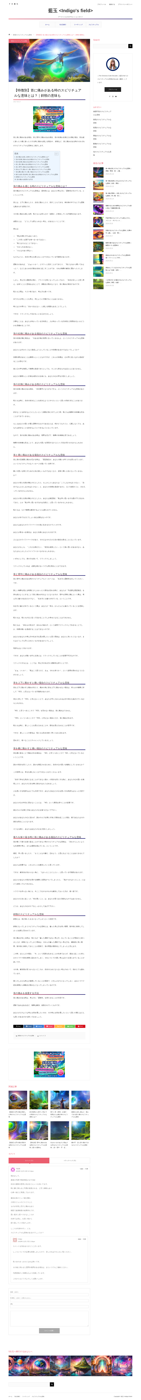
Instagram (12, 3)
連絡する (112, 4)
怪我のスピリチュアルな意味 (22, 35)
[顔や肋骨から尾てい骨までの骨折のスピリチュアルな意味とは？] (39, 1100)
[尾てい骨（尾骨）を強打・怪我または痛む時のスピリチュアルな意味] (59, 1100)
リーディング (78, 24)
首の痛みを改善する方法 (25, 179)
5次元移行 (63, 24)
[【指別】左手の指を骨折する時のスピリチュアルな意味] (18, 1130)
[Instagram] (112, 95)
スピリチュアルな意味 (94, 25)
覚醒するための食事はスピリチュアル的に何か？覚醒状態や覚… (119, 207)
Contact (15, 3)
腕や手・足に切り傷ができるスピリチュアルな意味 (80, 1144)
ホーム (47, 24)
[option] (19, 1366)
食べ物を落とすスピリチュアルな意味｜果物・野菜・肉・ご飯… (119, 170)
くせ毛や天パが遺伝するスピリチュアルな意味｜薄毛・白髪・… (119, 281)
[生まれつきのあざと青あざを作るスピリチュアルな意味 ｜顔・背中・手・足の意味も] (59, 1130)
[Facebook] (109, 95)
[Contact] (115, 95)
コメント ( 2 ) (29, 1160)
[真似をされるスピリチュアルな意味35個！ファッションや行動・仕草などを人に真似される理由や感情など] (98, 259)
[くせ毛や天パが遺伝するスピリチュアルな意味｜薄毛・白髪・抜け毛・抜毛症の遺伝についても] (98, 284)
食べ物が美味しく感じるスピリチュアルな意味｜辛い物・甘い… (119, 194)
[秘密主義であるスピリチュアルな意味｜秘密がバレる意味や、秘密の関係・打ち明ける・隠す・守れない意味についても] (98, 247)
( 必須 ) (14, 1292)
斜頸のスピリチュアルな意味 (25, 177)
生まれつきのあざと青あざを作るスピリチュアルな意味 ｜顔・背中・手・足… (59, 1145)
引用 (86, 1169)
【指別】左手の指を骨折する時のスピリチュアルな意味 (17, 1145)
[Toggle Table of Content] (55, 154)
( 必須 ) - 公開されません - (21, 1298)
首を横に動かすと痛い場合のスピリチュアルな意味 (32, 172)
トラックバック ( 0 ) (70, 1160)
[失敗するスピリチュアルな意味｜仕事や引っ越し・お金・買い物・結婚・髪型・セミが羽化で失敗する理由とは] (98, 234)
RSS (17, 3)
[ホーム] (9, 34)
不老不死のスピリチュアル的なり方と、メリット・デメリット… (119, 219)
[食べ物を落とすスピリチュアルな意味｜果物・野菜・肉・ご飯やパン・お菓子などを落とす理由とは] (98, 172)
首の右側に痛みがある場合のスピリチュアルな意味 (32, 159)
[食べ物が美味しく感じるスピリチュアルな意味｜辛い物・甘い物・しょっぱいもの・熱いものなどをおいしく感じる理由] (98, 197)
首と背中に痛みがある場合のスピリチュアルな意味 (32, 167)
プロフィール (101, 4)
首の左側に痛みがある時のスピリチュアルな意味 (32, 162)
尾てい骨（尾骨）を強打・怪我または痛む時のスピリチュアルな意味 (59, 1114)
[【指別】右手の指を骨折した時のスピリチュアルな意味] (18, 1100)
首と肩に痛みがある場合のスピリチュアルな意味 (32, 164)
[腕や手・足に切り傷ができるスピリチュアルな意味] (80, 1130)
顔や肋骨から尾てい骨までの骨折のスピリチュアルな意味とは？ (38, 1114)
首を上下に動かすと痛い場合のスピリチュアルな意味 (33, 169)
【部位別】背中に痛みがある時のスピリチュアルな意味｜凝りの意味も (38, 1145)
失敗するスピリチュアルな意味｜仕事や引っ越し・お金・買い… (119, 232)
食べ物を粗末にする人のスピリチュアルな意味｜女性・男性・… (119, 182)
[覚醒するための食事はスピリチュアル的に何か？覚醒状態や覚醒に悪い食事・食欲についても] (98, 209)
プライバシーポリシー (125, 4)
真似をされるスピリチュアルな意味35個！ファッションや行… (118, 256)
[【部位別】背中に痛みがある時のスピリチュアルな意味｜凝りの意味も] (39, 1130)
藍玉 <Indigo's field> (70, 10)
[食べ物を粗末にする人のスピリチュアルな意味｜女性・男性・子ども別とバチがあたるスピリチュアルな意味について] (98, 185)
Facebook (10, 3)
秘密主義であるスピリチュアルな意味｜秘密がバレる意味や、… (119, 244)
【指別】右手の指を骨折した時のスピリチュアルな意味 (17, 1114)
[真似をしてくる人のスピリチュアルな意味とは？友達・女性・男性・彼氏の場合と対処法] (98, 271)
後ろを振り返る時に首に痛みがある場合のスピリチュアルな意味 (37, 174)
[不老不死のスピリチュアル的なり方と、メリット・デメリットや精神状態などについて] (98, 222)
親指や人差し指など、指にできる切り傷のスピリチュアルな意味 (80, 1114)
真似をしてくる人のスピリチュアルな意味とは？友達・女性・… (119, 269)
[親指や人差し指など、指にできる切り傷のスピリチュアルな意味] (80, 1100)
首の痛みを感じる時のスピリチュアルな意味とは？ (32, 157)
